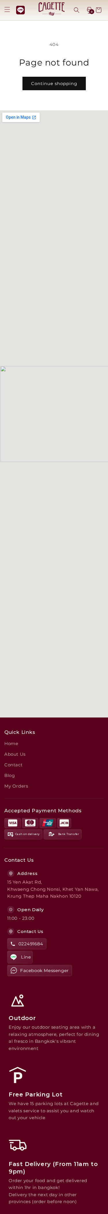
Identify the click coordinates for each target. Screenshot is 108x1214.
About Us (15, 754)
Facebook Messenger (44, 970)
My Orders (16, 786)
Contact (13, 764)
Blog (9, 775)
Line (26, 957)
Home (11, 743)
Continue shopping (54, 83)
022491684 (30, 943)
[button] (7, 9)
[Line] (20, 10)
